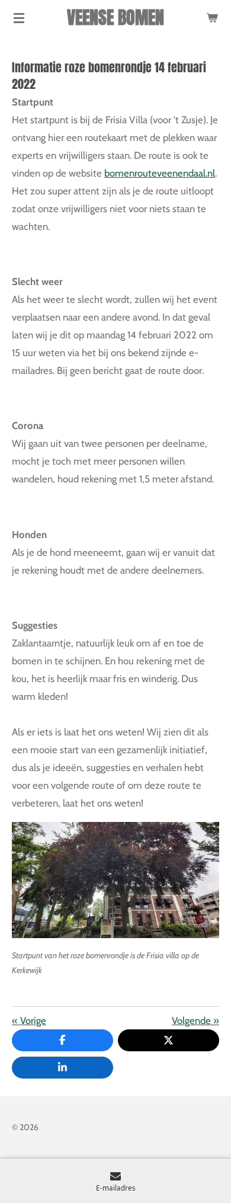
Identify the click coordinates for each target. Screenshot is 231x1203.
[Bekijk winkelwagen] (212, 18)
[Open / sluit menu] (19, 18)
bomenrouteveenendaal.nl (159, 173)
